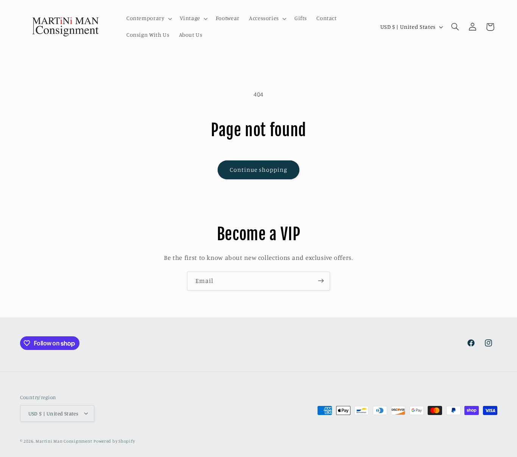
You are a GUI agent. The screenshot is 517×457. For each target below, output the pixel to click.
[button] (148, 18)
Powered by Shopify (114, 440)
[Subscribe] (321, 281)
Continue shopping (259, 169)
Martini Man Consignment (64, 440)
